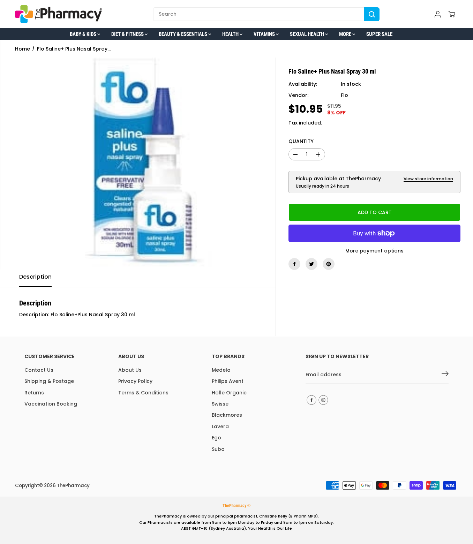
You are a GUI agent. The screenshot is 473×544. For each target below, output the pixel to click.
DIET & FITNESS (128, 34)
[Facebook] (294, 264)
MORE (345, 34)
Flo (344, 95)
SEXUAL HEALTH (307, 34)
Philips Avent (227, 381)
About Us (130, 370)
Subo (218, 449)
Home (22, 48)
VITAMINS (265, 34)
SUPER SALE (379, 34)
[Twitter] (311, 264)
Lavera (220, 426)
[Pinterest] (329, 264)
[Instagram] (323, 400)
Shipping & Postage (49, 381)
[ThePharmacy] (58, 14)
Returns (34, 392)
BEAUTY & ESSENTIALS (183, 34)
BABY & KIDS (83, 34)
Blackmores (227, 414)
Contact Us (38, 370)
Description (35, 277)
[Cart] (451, 14)
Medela (221, 370)
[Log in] (437, 14)
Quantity (301, 141)
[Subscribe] (445, 375)
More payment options (374, 250)
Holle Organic (229, 392)
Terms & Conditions (143, 392)
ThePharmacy (73, 485)
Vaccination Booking (50, 403)
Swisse (220, 403)
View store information (428, 179)
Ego (216, 437)
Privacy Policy (135, 381)
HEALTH (231, 34)
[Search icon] (372, 14)
